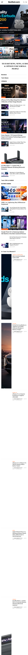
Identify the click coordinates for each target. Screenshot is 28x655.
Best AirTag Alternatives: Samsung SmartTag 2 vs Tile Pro (18, 237)
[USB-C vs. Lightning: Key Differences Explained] (14, 193)
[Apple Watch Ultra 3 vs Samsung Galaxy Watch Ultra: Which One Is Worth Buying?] (6, 562)
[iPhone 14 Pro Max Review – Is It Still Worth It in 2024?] (4, 106)
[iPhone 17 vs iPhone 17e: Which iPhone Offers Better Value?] (6, 493)
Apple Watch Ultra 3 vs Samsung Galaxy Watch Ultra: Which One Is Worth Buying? (19, 534)
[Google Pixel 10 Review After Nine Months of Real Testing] (4, 113)
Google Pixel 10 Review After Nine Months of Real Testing (18, 112)
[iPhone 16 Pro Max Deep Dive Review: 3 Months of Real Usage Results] (14, 91)
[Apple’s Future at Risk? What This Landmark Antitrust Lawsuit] (4, 143)
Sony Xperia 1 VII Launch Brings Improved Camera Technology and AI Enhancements (13, 137)
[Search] (26, 2)
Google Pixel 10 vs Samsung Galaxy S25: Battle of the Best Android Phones (13, 232)
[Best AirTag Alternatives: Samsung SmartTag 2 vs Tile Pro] (4, 238)
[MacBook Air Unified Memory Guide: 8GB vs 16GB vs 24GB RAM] (4, 174)
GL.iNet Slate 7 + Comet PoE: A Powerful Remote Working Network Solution (13, 167)
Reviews (3, 97)
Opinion (3, 162)
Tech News (4, 132)
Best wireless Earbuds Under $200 (19, 256)
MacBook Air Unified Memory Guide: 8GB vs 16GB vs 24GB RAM (17, 173)
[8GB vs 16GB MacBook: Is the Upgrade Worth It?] (4, 245)
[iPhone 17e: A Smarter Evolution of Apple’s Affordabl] (6, 424)
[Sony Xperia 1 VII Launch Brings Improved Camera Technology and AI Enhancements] (14, 126)
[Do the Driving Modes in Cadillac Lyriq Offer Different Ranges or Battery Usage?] (6, 355)
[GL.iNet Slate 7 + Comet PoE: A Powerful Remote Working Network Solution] (14, 156)
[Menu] (2, 2)
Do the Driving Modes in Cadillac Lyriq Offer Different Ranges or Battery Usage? (19, 327)
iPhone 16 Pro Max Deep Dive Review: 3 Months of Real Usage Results (13, 101)
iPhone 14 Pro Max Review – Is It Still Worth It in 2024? (17, 106)
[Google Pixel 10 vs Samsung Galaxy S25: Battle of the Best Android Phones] (14, 223)
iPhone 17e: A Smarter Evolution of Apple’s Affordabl (20, 43)
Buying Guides (5, 229)
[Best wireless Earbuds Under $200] (6, 287)
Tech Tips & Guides (6, 199)
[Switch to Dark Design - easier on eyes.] (24, 2)
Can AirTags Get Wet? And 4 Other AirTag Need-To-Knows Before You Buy (18, 209)
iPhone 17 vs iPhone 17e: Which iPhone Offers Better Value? (19, 464)
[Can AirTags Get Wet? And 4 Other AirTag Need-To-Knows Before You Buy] (4, 209)
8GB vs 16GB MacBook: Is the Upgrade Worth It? (16, 244)
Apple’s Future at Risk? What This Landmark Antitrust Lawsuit (18, 142)
